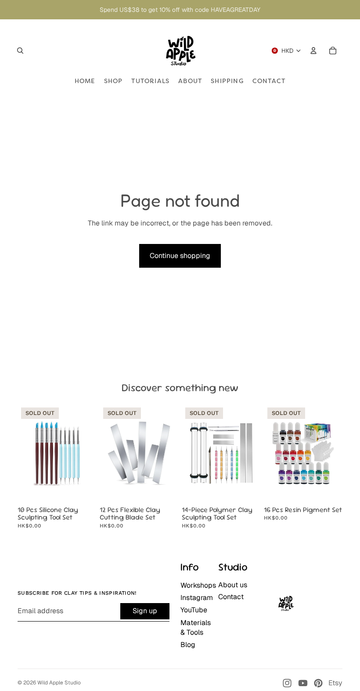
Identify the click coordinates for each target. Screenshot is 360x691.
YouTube (193, 610)
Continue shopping (180, 255)
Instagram (196, 597)
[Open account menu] (313, 50)
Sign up (145, 610)
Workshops (198, 585)
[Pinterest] (318, 683)
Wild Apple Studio (59, 682)
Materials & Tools (195, 627)
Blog (187, 644)
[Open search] (20, 50)
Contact (231, 596)
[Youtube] (303, 683)
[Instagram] (287, 683)
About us (232, 584)
